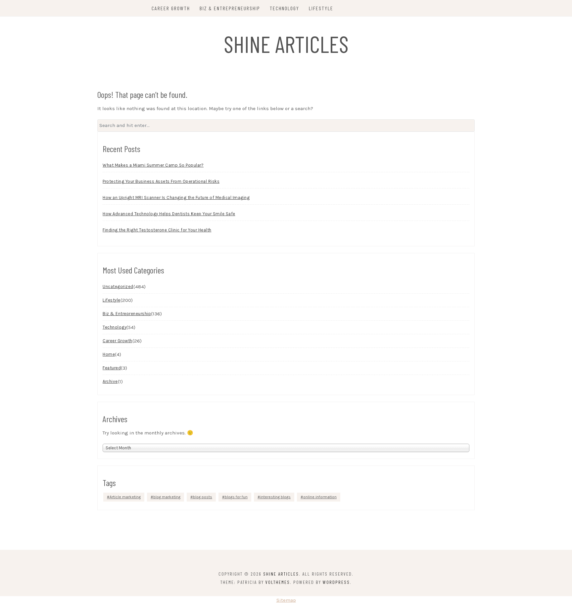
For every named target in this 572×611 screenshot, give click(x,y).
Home (109, 354)
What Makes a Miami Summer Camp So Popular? (153, 165)
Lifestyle (321, 8)
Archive (110, 381)
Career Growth (171, 8)
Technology (284, 8)
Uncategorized (118, 286)
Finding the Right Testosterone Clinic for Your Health (157, 229)
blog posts (202, 497)
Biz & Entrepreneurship (230, 8)
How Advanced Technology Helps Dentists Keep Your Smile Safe (169, 213)
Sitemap (286, 600)
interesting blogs (275, 497)
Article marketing (125, 497)
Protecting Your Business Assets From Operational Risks (161, 181)
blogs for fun (236, 497)
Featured (112, 367)
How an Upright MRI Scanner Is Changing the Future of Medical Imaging (176, 197)
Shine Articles (286, 44)
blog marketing (166, 497)
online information (320, 497)
